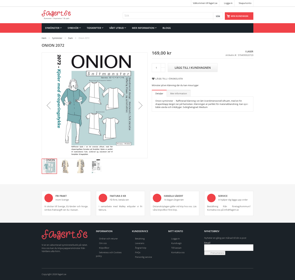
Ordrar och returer (108, 238)
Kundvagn (176, 243)
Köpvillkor (104, 247)
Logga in (228, 3)
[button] (48, 105)
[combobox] (173, 15)
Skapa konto (245, 3)
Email (207, 242)
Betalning (140, 238)
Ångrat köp (140, 247)
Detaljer (159, 93)
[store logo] (56, 14)
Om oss (103, 243)
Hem (44, 38)
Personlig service (143, 257)
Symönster (57, 38)
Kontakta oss (178, 252)
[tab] (159, 93)
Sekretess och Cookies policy (109, 254)
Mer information (178, 93)
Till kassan (176, 247)
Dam (70, 38)
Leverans (139, 243)
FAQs (137, 252)
